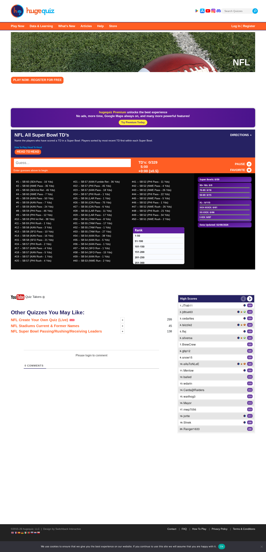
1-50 (137, 235)
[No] (261, 546)
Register (249, 26)
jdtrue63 (187, 312)
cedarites (188, 318)
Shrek (187, 422)
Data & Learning (41, 26)
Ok (221, 546)
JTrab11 (187, 305)
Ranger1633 (191, 429)
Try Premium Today (133, 122)
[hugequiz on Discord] (218, 11)
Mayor (187, 403)
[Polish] (38, 532)
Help (100, 26)
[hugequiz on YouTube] (208, 11)
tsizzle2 (187, 325)
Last (243, 298)
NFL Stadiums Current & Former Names (45, 326)
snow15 (187, 357)
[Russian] (32, 532)
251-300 (139, 262)
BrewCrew (189, 344)
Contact (171, 528)
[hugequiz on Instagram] (213, 11)
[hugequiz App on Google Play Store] (196, 11)
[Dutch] (35, 532)
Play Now (17, 26)
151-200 (139, 252)
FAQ (184, 528)
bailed (187, 377)
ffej (184, 331)
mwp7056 (189, 409)
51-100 (139, 241)
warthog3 (189, 396)
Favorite (237, 170)
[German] (22, 532)
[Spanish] (19, 532)
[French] (16, 532)
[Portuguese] (29, 532)
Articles (86, 26)
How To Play (199, 528)
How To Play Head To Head (28, 147)
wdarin (187, 383)
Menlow (188, 370)
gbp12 (186, 351)
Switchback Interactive (68, 528)
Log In (235, 26)
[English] (12, 532)
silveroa (187, 338)
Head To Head (28, 151)
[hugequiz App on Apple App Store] (202, 11)
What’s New (66, 26)
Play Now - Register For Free (37, 79)
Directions (239, 135)
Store (113, 26)
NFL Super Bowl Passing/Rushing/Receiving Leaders (56, 331)
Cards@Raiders (193, 390)
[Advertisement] (133, 96)
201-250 (139, 257)
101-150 (139, 246)
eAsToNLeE (191, 364)
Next (249, 298)
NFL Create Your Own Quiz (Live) (40, 320)
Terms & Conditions (244, 528)
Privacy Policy (219, 528)
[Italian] (25, 532)
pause (240, 164)
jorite (186, 416)
